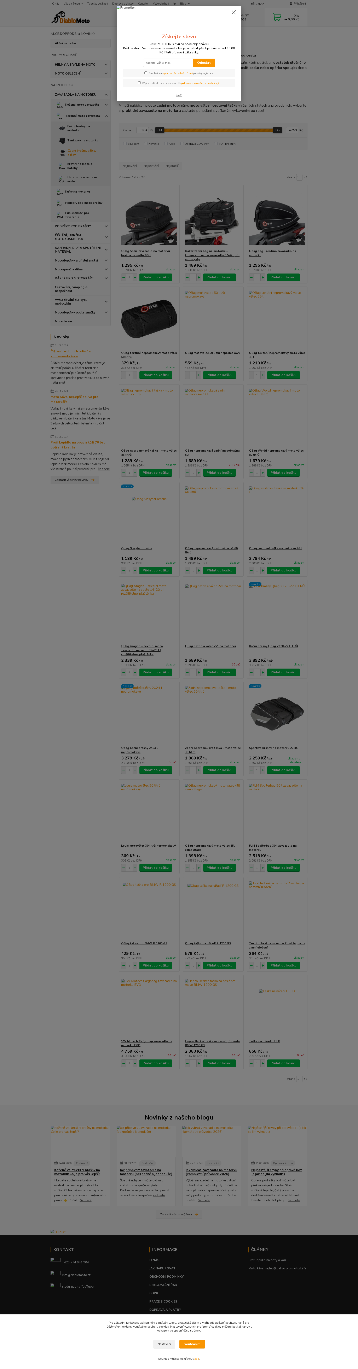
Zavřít (179, 95)
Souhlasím (192, 1344)
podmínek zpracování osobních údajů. (200, 83)
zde (196, 1359)
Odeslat (204, 62)
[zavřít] (233, 12)
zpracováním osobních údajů (178, 73)
